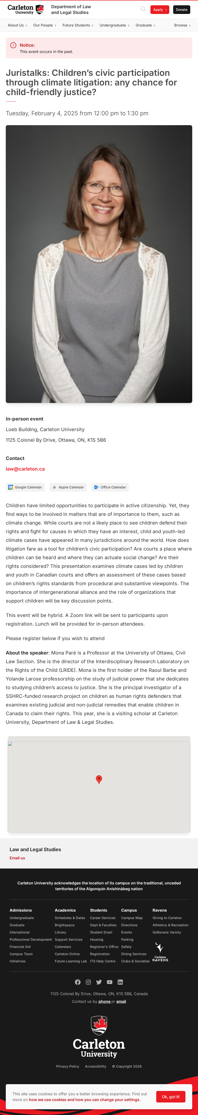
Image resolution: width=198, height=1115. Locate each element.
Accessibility (95, 1066)
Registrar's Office (104, 947)
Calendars (63, 947)
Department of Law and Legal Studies (71, 9)
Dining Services (134, 954)
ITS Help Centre (102, 961)
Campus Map (132, 918)
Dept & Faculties (103, 925)
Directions (129, 925)
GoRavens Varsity (167, 932)
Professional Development (31, 939)
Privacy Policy (67, 1066)
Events (126, 932)
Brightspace (64, 925)
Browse (180, 25)
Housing (96, 939)
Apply (158, 9)
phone (105, 1001)
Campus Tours (21, 954)
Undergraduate (22, 918)
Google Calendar (28, 487)
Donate (181, 9)
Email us (17, 858)
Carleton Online (67, 954)
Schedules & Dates (70, 918)
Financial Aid (20, 947)
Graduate (17, 925)
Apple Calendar (71, 487)
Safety (126, 947)
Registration (100, 954)
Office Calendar (113, 487)
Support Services (69, 939)
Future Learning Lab (71, 961)
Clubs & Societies (135, 961)
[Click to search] (143, 9)
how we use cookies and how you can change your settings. (85, 1099)
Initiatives (18, 961)
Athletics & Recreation (170, 925)
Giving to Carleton (167, 918)
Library (60, 932)
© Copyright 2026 (127, 1066)
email (121, 1001)
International (20, 932)
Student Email (101, 932)
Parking (127, 939)
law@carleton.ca (25, 469)
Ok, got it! (171, 1096)
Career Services (103, 918)
